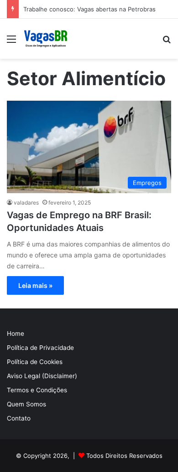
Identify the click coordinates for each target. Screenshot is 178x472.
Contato (19, 418)
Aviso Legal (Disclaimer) (42, 376)
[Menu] (11, 42)
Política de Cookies (35, 361)
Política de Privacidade (40, 347)
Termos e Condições (37, 390)
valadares (26, 202)
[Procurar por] (166, 42)
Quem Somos (26, 404)
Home (15, 333)
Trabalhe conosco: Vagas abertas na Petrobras (89, 9)
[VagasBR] (45, 38)
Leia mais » (35, 285)
